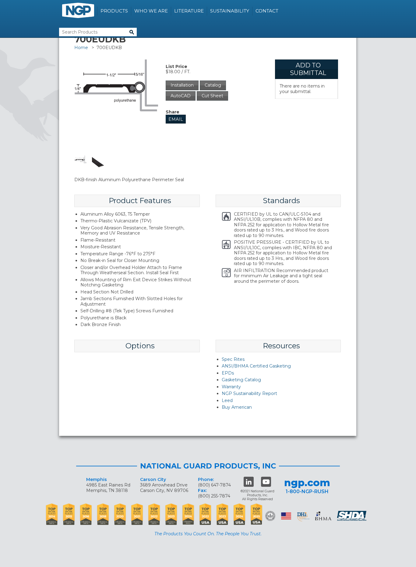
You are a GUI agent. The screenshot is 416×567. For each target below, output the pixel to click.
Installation (182, 85)
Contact (267, 11)
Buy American (237, 407)
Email (175, 119)
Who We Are (151, 11)
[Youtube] (266, 482)
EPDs (228, 373)
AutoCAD (181, 96)
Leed (227, 400)
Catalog (213, 85)
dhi (303, 517)
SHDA (352, 516)
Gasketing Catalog (241, 379)
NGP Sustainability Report (249, 393)
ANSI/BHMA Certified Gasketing (256, 366)
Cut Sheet (212, 96)
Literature (189, 11)
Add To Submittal (308, 69)
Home (81, 47)
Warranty (231, 386)
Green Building (270, 516)
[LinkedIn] (249, 482)
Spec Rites (233, 359)
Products (114, 11)
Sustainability (229, 11)
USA (286, 516)
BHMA (323, 516)
